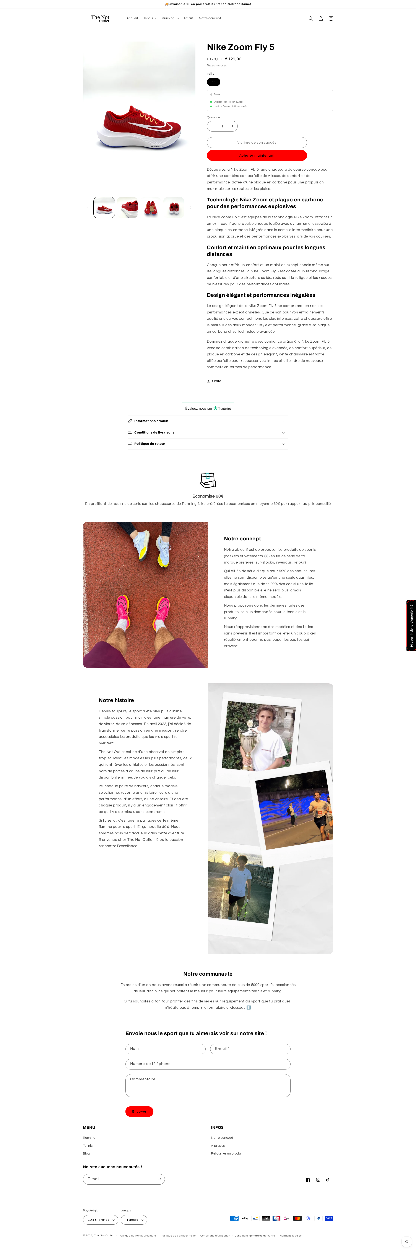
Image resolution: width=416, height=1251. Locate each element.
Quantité (213, 117)
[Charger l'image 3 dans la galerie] (150, 207)
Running (89, 1137)
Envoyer (139, 1111)
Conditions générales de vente (255, 1236)
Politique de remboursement (137, 1236)
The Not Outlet (104, 1235)
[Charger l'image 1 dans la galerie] (104, 207)
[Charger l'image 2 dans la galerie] (127, 207)
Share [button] (216, 381)
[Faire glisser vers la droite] (190, 207)
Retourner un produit (227, 1153)
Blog (86, 1153)
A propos (218, 1145)
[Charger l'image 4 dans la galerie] (173, 207)
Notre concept (222, 1137)
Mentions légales (291, 1236)
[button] (150, 18)
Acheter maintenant (257, 155)
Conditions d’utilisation (215, 1236)
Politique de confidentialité (178, 1236)
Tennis (88, 1145)
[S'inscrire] (159, 1179)
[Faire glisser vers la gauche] (88, 207)
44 (216, 81)
